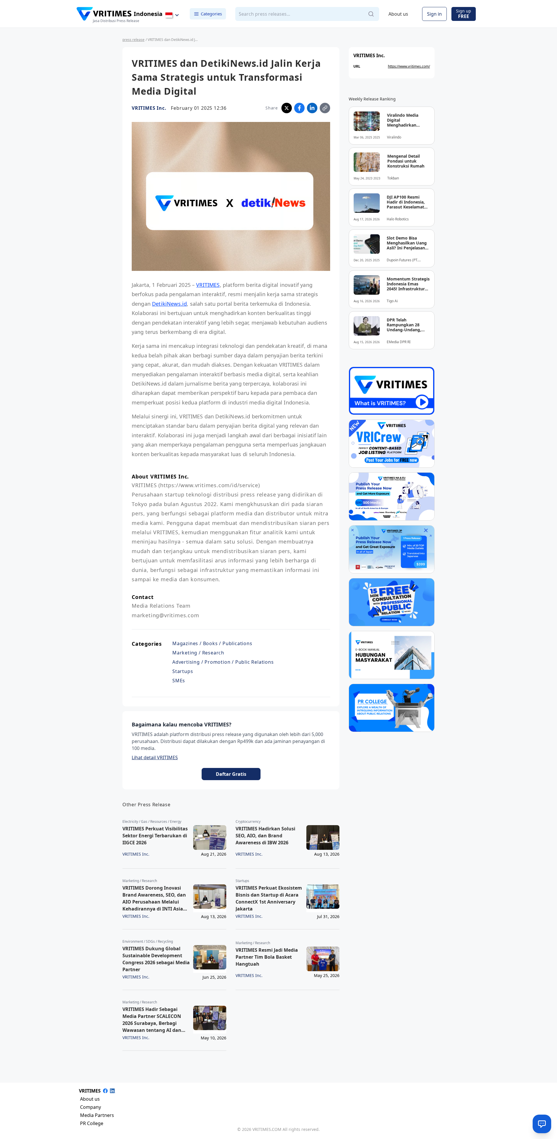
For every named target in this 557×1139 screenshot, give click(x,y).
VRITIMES (208, 284)
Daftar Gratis (231, 774)
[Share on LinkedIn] (312, 108)
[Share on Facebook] (299, 108)
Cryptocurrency (248, 821)
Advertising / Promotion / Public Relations (223, 662)
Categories (211, 14)
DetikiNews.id (169, 303)
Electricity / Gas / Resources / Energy (151, 821)
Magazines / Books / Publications (212, 643)
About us (398, 14)
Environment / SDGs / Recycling (147, 941)
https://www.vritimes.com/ (409, 66)
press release (133, 39)
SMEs (178, 680)
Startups (182, 671)
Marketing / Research (198, 652)
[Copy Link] (325, 108)
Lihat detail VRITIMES (155, 757)
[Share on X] (286, 108)
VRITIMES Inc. (149, 108)
